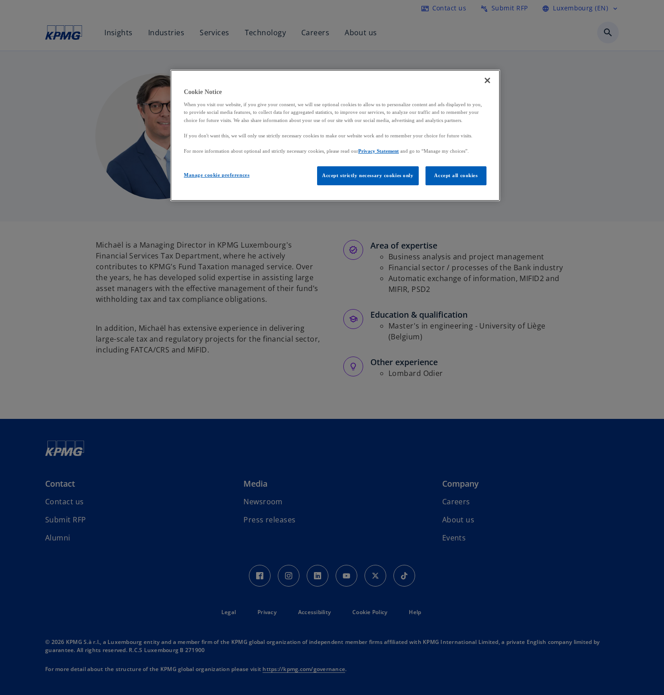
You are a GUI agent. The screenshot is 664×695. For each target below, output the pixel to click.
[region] (335, 135)
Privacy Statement (378, 151)
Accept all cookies (455, 175)
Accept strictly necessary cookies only (368, 175)
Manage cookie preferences (216, 175)
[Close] (487, 80)
